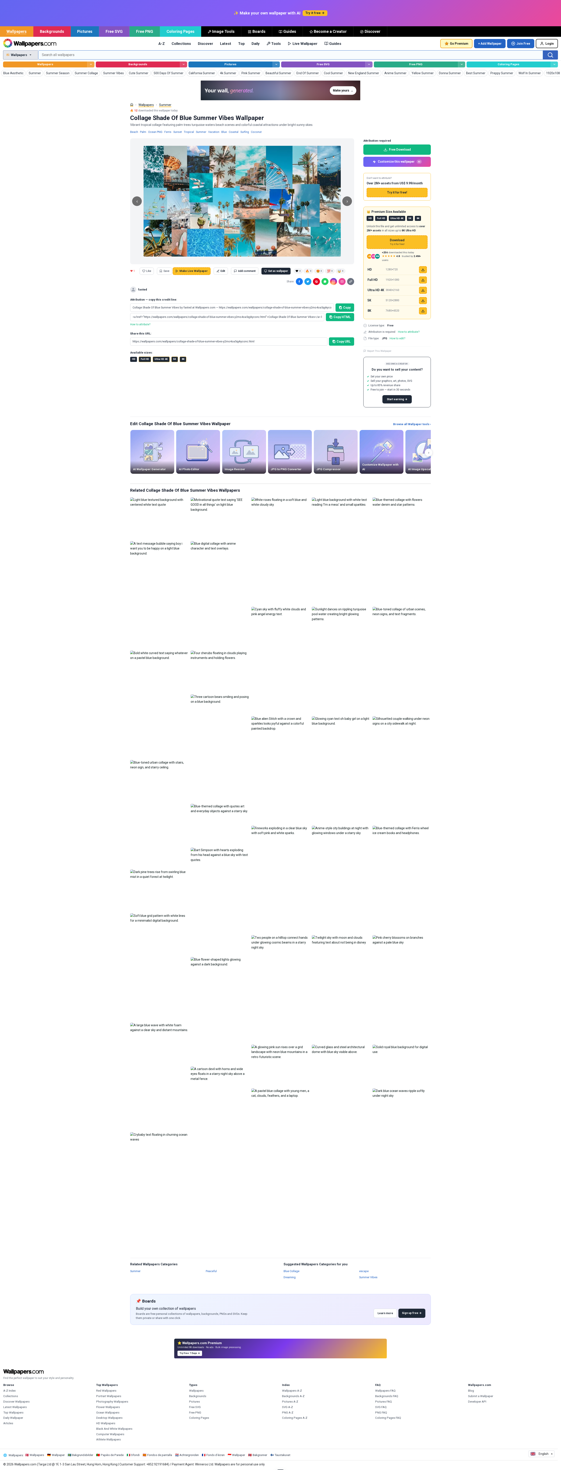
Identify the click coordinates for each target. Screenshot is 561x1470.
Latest (225, 43)
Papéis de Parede (112, 1455)
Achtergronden (189, 1455)
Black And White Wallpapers (114, 1428)
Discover (372, 31)
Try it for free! (397, 192)
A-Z (161, 43)
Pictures (84, 31)
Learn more (385, 1313)
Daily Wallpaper (13, 1417)
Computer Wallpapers (110, 1434)
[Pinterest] (316, 281)
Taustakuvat (282, 1455)
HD (133, 359)
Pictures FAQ (383, 1401)
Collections (181, 43)
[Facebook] (299, 281)
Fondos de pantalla (159, 1455)
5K (174, 359)
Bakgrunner (260, 1455)
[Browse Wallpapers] (90, 64)
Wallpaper (58, 1455)
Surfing (244, 132)
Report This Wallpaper (379, 350)
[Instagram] (333, 281)
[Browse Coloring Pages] (554, 64)
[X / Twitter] (307, 281)
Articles (8, 1423)
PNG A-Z (287, 1412)
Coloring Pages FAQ (388, 1417)
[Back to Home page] (29, 43)
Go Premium (459, 43)
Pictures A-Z (290, 1401)
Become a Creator (330, 31)
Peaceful (211, 1271)
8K (183, 359)
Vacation (213, 132)
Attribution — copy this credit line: (153, 299)
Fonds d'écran (215, 1455)
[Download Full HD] (423, 279)
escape (364, 1271)
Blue (224, 132)
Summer (165, 105)
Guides (289, 31)
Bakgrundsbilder (82, 1455)
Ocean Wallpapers (107, 1412)
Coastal (233, 132)
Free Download (400, 149)
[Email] (342, 281)
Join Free (523, 43)
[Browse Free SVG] (369, 64)
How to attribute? (140, 324)
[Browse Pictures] (276, 64)
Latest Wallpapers (15, 1407)
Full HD (145, 359)
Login (549, 43)
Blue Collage (291, 1271)
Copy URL (344, 341)
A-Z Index (9, 1390)
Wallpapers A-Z (292, 1390)
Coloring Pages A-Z (294, 1417)
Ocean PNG (155, 132)
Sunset (177, 132)
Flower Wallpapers (108, 1407)
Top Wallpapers (13, 1412)
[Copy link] (350, 281)
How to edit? (397, 338)
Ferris (167, 132)
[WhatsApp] (324, 281)
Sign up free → (412, 1313)
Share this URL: (140, 333)
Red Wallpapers (106, 1390)
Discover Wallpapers (16, 1401)
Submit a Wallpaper (480, 1396)
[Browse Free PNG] (461, 64)
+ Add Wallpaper (490, 43)
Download (397, 242)
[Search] (550, 55)
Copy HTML (342, 317)
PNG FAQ (381, 1412)
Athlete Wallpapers (108, 1439)
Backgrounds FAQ (386, 1396)
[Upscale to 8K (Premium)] (423, 310)
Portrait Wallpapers (108, 1396)
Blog (471, 1390)
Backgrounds (52, 31)
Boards (258, 31)
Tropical (189, 132)
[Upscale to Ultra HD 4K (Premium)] (423, 290)
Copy (347, 307)
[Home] (131, 104)
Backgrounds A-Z (293, 1396)
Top (241, 43)
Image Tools (223, 31)
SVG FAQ (381, 1407)
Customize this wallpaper (399, 161)
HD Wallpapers (105, 1423)
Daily (255, 43)
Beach (134, 132)
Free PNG (144, 31)
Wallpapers (17, 31)
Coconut (256, 132)
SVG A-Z (287, 1407)
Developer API (477, 1401)
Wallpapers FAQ (385, 1390)
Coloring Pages (180, 31)
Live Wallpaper (305, 43)
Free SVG (114, 31)
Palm (143, 132)
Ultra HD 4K (161, 359)
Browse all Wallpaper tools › (412, 424)
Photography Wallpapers (112, 1401)
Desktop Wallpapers (109, 1417)
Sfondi (135, 1455)
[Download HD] (423, 269)
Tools (276, 43)
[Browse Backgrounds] (183, 64)
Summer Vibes (368, 1277)
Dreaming (290, 1277)
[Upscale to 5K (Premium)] (423, 300)
